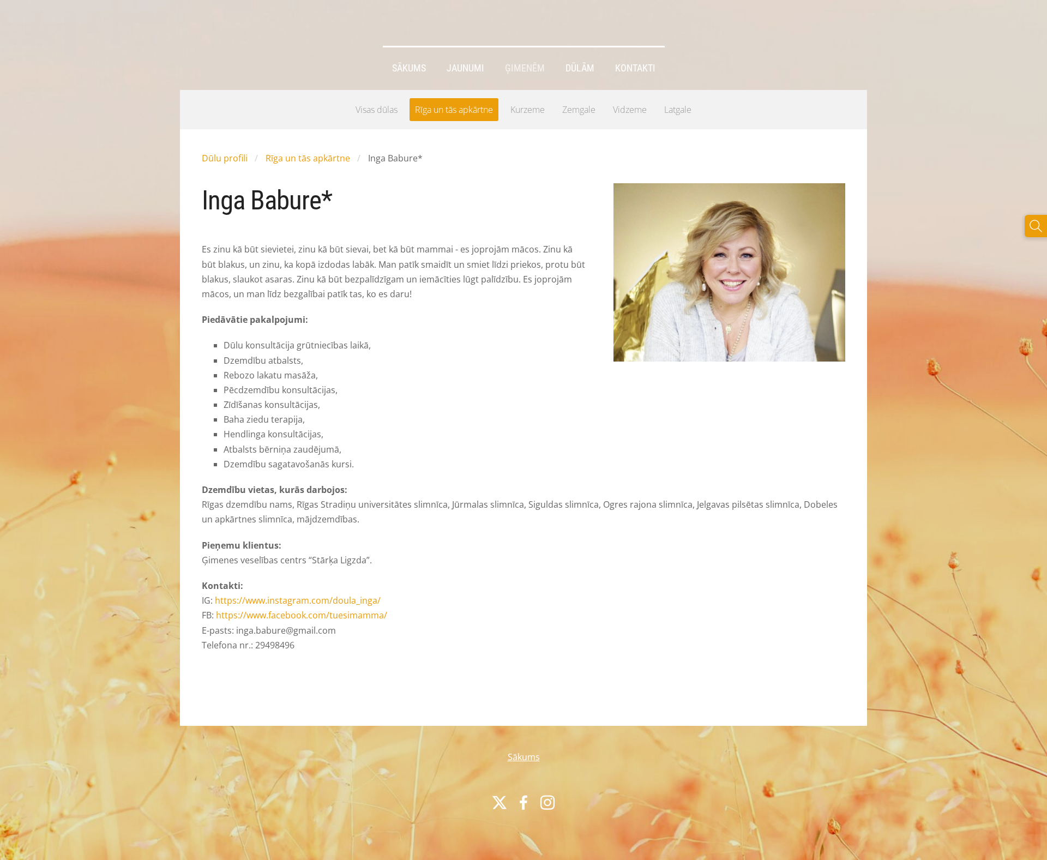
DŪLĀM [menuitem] (579, 68)
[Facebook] (523, 802)
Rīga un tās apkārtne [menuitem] (454, 110)
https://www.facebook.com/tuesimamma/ (301, 615)
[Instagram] (547, 802)
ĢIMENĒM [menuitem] (525, 68)
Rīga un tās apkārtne (308, 158)
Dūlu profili (225, 158)
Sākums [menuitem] (409, 68)
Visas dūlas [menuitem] (377, 110)
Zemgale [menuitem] (578, 110)
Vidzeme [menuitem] (630, 110)
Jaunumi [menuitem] (465, 68)
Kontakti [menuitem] (635, 68)
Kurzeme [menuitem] (527, 110)
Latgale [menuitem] (677, 110)
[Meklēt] (1036, 226)
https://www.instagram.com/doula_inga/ (298, 600)
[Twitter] (499, 802)
